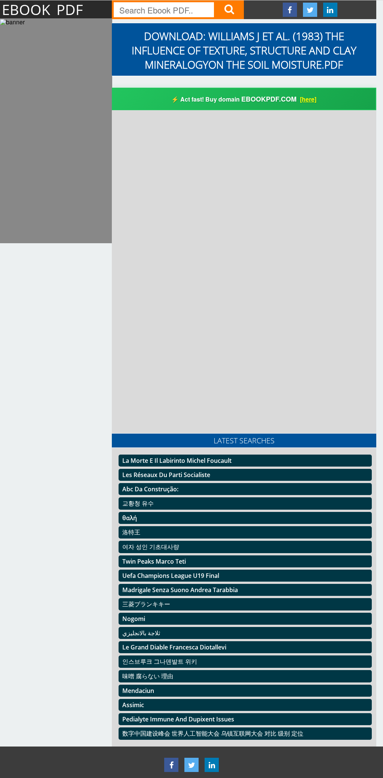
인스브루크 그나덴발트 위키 (159, 661)
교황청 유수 (138, 503)
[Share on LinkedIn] (330, 10)
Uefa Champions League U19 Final (170, 576)
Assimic (133, 705)
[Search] (229, 9)
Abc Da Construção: (150, 489)
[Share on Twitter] (310, 10)
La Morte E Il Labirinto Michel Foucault (177, 460)
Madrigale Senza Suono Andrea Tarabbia (180, 590)
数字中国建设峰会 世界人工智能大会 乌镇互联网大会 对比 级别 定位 (212, 733)
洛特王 (131, 532)
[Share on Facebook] (290, 10)
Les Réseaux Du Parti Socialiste (166, 475)
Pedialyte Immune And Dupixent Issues (178, 719)
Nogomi (133, 619)
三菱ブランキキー (146, 604)
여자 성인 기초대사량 (150, 547)
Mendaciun (138, 691)
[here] (308, 99)
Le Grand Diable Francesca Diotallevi (174, 647)
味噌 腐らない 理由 (147, 676)
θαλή (129, 518)
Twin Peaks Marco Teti (154, 561)
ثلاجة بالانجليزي (141, 633)
